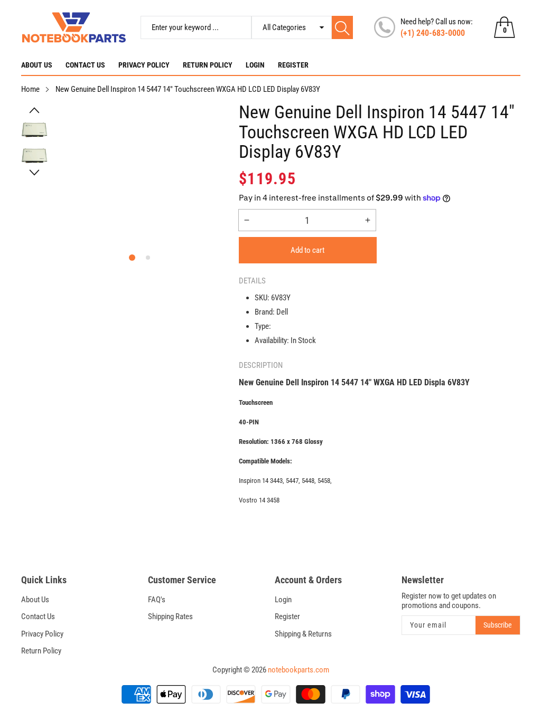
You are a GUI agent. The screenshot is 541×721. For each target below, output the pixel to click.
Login (255, 65)
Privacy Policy (144, 65)
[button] (35, 110)
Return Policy (207, 65)
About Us (36, 65)
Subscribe (497, 625)
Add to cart (307, 250)
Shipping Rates (170, 616)
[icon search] (342, 27)
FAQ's (156, 599)
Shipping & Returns (303, 634)
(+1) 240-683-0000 (432, 33)
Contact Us (85, 65)
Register (293, 65)
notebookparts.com (298, 670)
